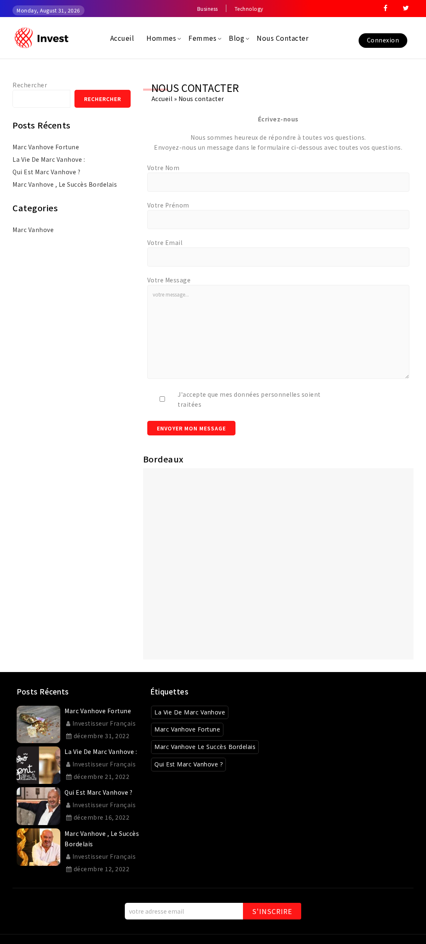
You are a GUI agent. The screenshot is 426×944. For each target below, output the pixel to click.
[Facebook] (385, 8)
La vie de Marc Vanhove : (48, 159)
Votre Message (169, 280)
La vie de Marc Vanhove (189, 712)
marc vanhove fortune (45, 147)
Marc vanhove (33, 229)
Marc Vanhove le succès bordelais (204, 747)
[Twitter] (406, 8)
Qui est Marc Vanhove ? (46, 172)
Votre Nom (163, 167)
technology (249, 8)
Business (207, 8)
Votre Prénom (168, 205)
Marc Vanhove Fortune (187, 729)
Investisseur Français (104, 723)
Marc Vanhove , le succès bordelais (64, 184)
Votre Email (165, 242)
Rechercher (29, 85)
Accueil (162, 98)
